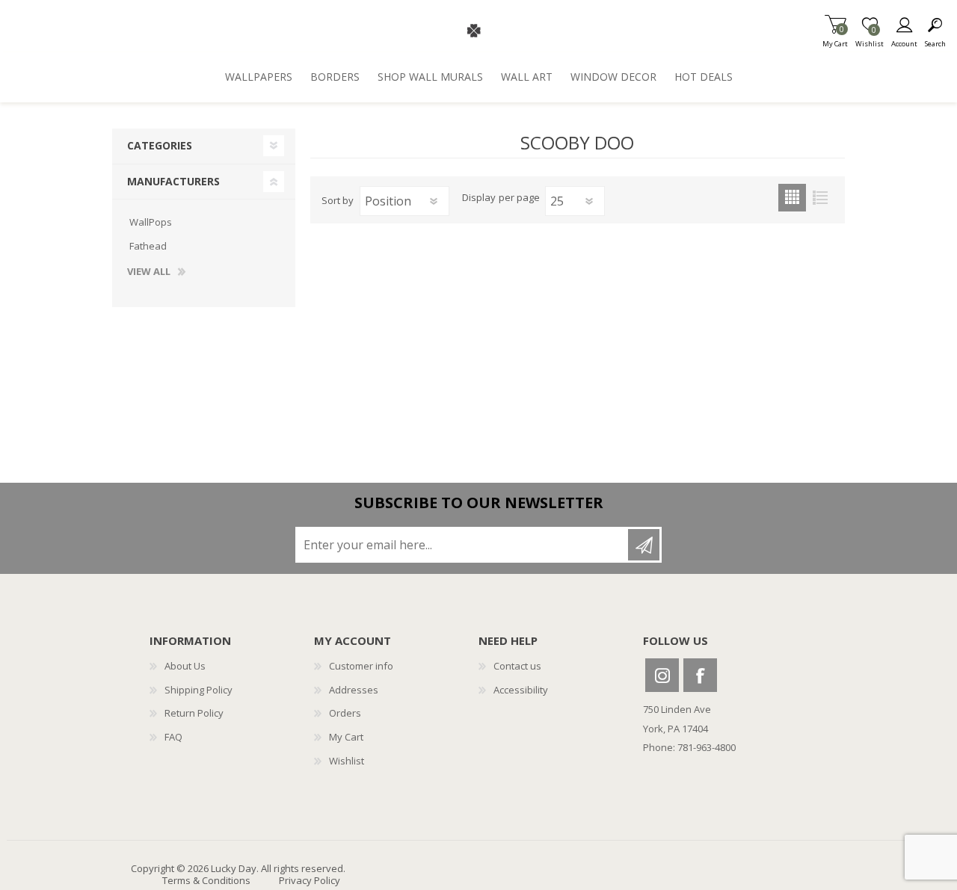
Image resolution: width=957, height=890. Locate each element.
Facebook (700, 675)
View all (148, 272)
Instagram (662, 675)
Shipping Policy (198, 689)
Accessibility (520, 689)
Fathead (148, 246)
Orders (345, 713)
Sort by (337, 200)
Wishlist (346, 760)
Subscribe (643, 544)
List (820, 197)
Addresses (353, 689)
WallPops (150, 222)
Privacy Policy (309, 880)
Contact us (517, 666)
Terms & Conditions (206, 880)
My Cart (835, 39)
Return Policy (194, 713)
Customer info (361, 666)
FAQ (173, 737)
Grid (792, 197)
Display (479, 198)
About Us (185, 666)
